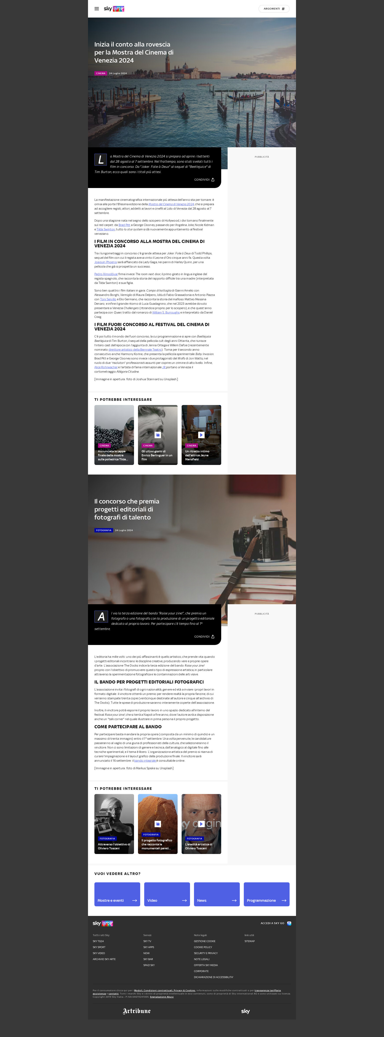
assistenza (99, 993)
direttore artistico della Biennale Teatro (135, 349)
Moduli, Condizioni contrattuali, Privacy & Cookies (164, 990)
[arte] (116, 9)
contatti (114, 993)
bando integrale (145, 760)
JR (164, 367)
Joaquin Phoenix (105, 262)
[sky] (245, 1011)
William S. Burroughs (166, 312)
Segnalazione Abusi (162, 996)
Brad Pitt (124, 225)
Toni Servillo (108, 299)
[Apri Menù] (99, 8)
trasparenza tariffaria (268, 990)
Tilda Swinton (106, 229)
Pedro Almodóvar (106, 274)
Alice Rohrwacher (106, 367)
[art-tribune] (137, 1011)
